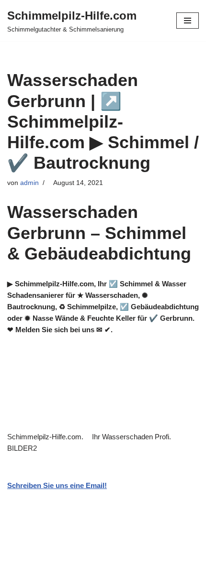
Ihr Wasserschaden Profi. (133, 437)
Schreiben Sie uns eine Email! (57, 485)
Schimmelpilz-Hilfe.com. (47, 437)
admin (29, 182)
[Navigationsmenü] (187, 20)
